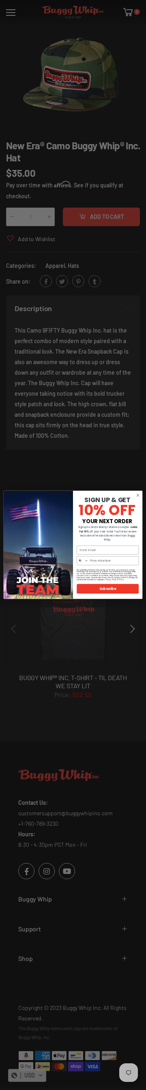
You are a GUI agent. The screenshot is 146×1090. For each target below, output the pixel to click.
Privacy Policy (111, 580)
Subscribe (107, 589)
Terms (121, 580)
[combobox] (82, 561)
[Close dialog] (138, 495)
